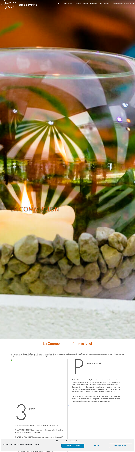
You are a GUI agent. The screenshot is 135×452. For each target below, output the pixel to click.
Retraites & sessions (81, 4)
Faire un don (130, 4)
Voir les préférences (120, 446)
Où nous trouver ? (67, 4)
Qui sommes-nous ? (118, 4)
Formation (93, 4)
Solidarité (107, 4)
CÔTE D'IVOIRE (28, 4)
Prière (100, 4)
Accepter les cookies (73, 446)
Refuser (96, 446)
